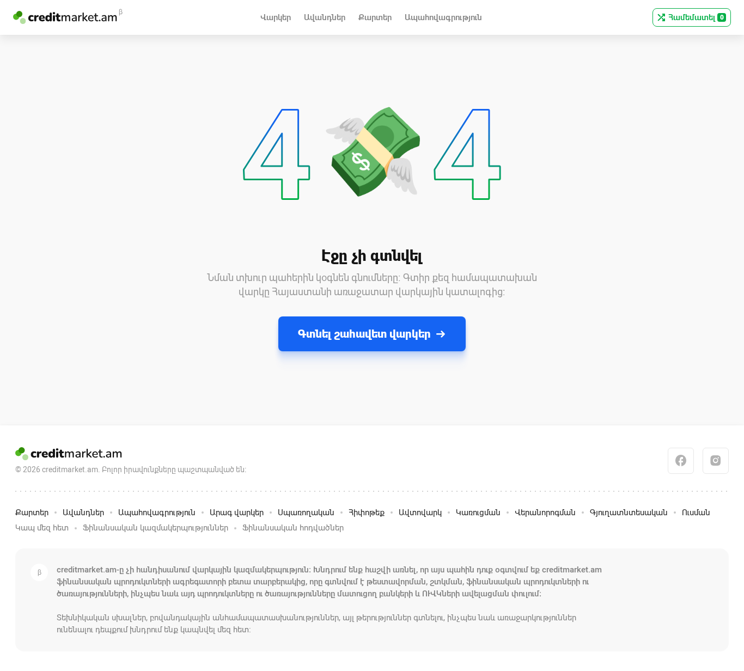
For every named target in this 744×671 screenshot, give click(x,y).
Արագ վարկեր (237, 512)
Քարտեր (31, 512)
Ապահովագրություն (157, 512)
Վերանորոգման (545, 512)
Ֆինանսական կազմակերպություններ (155, 528)
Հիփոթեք (367, 512)
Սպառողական (306, 512)
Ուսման (696, 512)
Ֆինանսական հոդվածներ (293, 528)
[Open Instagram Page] (716, 461)
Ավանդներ (83, 512)
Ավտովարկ (420, 512)
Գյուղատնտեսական (629, 512)
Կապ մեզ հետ (42, 528)
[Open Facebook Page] (681, 461)
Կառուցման (478, 512)
